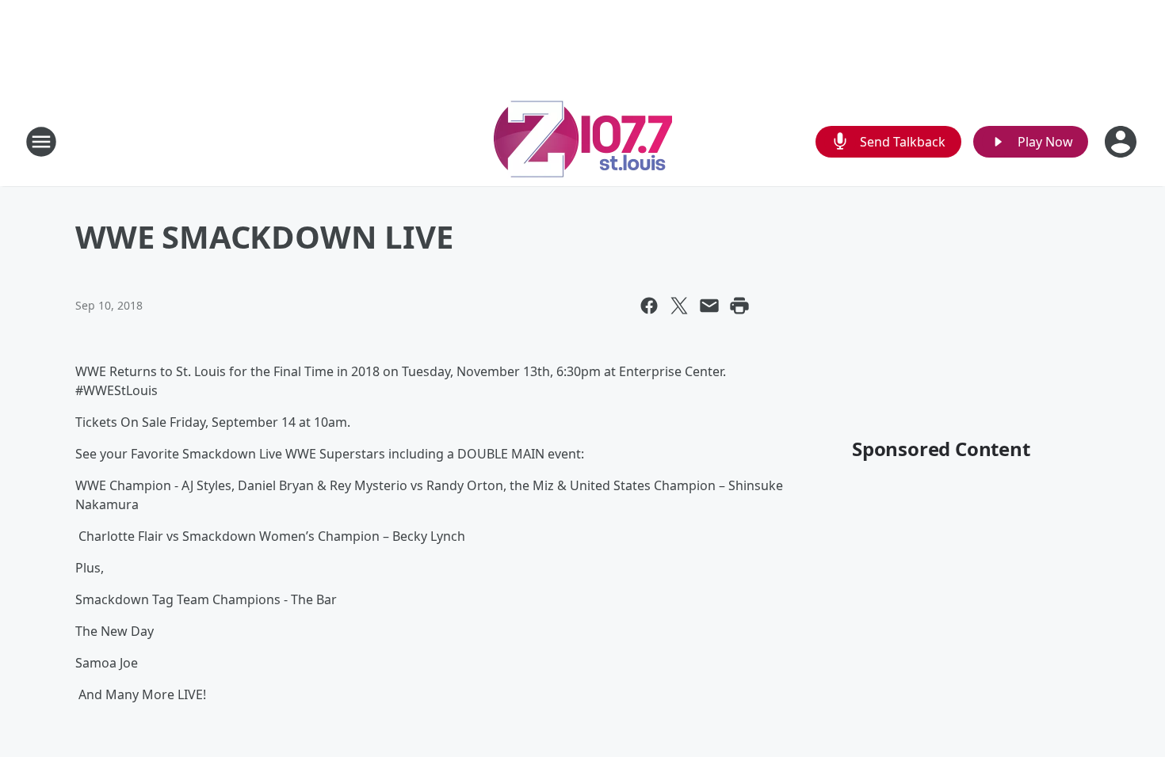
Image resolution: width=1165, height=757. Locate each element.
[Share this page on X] (679, 306)
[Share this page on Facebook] (649, 306)
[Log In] (1122, 142)
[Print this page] (739, 306)
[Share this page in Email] (709, 306)
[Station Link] (583, 141)
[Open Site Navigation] (41, 142)
